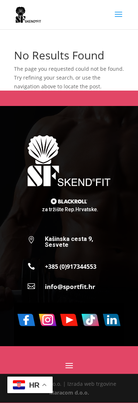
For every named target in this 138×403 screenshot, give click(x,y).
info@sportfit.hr (70, 286)
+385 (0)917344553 (70, 267)
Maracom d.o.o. (69, 392)
